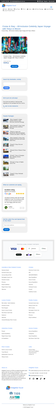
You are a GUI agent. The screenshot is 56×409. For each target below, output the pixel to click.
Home (5, 9)
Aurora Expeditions (33, 282)
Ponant (3, 331)
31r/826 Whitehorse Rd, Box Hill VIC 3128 (40, 370)
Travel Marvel (5, 352)
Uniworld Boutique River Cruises (9, 319)
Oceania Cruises (5, 279)
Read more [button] (7, 204)
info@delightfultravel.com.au (18, 1)
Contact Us (31, 354)
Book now (14, 66)
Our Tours (17, 9)
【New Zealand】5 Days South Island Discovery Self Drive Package (17, 127)
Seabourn (4, 315)
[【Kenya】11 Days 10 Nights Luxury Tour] (6, 162)
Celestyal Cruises (33, 286)
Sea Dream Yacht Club (7, 312)
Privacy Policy (32, 349)
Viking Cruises (5, 356)
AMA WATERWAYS (33, 274)
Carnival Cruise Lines (7, 272)
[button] (23, 208)
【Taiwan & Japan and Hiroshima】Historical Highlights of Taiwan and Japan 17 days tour (18, 133)
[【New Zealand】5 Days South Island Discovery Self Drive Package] (6, 127)
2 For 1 (24, 9)
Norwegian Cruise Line (7, 277)
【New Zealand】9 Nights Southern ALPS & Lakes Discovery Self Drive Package (17, 121)
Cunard (30, 289)
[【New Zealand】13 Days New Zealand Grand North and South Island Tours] (6, 139)
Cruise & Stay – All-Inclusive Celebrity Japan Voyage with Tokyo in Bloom (14, 57)
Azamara (31, 284)
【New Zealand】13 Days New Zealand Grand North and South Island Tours (17, 139)
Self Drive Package (38, 9)
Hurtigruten (31, 333)
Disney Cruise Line (33, 305)
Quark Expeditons (33, 336)
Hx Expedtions (5, 338)
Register (46, 1)
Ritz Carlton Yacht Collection (8, 303)
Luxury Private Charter (9, 10)
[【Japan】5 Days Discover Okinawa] (6, 145)
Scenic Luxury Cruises (7, 310)
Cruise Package (49, 9)
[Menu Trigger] (51, 7)
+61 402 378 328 (43, 373)
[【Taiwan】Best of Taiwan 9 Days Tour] (6, 151)
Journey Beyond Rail (6, 274)
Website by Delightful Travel (29, 404)
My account (51, 1)
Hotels (11, 9)
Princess (4, 282)
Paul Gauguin (5, 307)
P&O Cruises (32, 312)
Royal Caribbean (5, 284)
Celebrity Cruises (33, 291)
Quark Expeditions (6, 333)
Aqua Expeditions (33, 277)
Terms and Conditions (34, 351)
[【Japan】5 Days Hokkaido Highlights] (6, 174)
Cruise (30, 9)
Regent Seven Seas (6, 286)
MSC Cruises (32, 307)
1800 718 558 (6, 1)
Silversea (4, 289)
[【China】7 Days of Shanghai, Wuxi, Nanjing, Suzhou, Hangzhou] (6, 157)
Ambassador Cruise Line (7, 354)
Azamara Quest (5, 270)
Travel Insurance (32, 352)
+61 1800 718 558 (34, 373)
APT (30, 272)
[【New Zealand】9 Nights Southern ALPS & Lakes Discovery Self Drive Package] (6, 121)
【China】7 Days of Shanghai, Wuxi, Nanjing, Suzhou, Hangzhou (17, 157)
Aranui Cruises (32, 279)
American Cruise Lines (34, 270)
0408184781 (15, 106)
